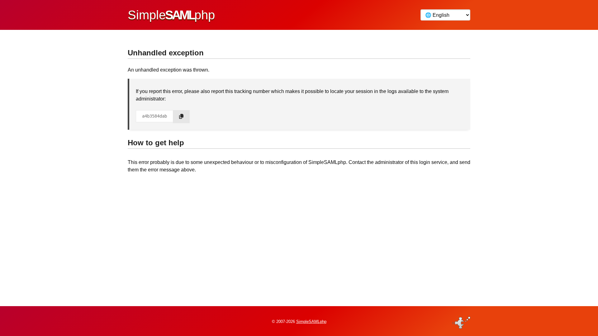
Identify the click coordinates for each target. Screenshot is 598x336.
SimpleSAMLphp (311, 321)
